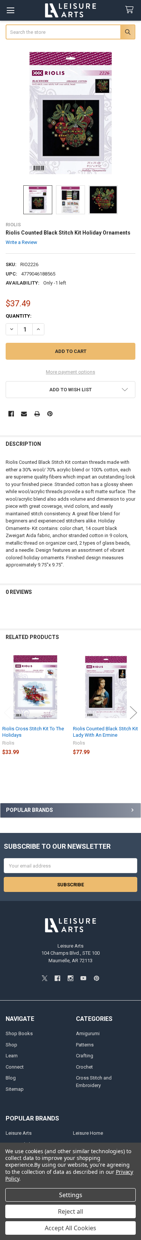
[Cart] (131, 10)
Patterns (85, 1045)
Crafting (84, 1055)
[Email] (23, 413)
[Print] (37, 413)
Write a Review (21, 242)
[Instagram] (70, 978)
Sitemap (15, 1089)
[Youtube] (83, 978)
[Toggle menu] (10, 10)
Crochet (84, 1067)
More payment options (70, 372)
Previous (7, 712)
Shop (11, 1045)
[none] (71, 113)
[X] (44, 978)
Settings (70, 1195)
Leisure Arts (19, 1133)
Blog (11, 1078)
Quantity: (19, 316)
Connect (15, 1067)
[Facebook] (11, 413)
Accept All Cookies (70, 1228)
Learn (12, 1055)
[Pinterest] (49, 413)
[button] (71, 389)
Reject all (70, 1211)
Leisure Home (88, 1133)
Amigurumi (88, 1033)
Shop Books (19, 1033)
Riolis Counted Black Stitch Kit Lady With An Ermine (105, 731)
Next (133, 712)
